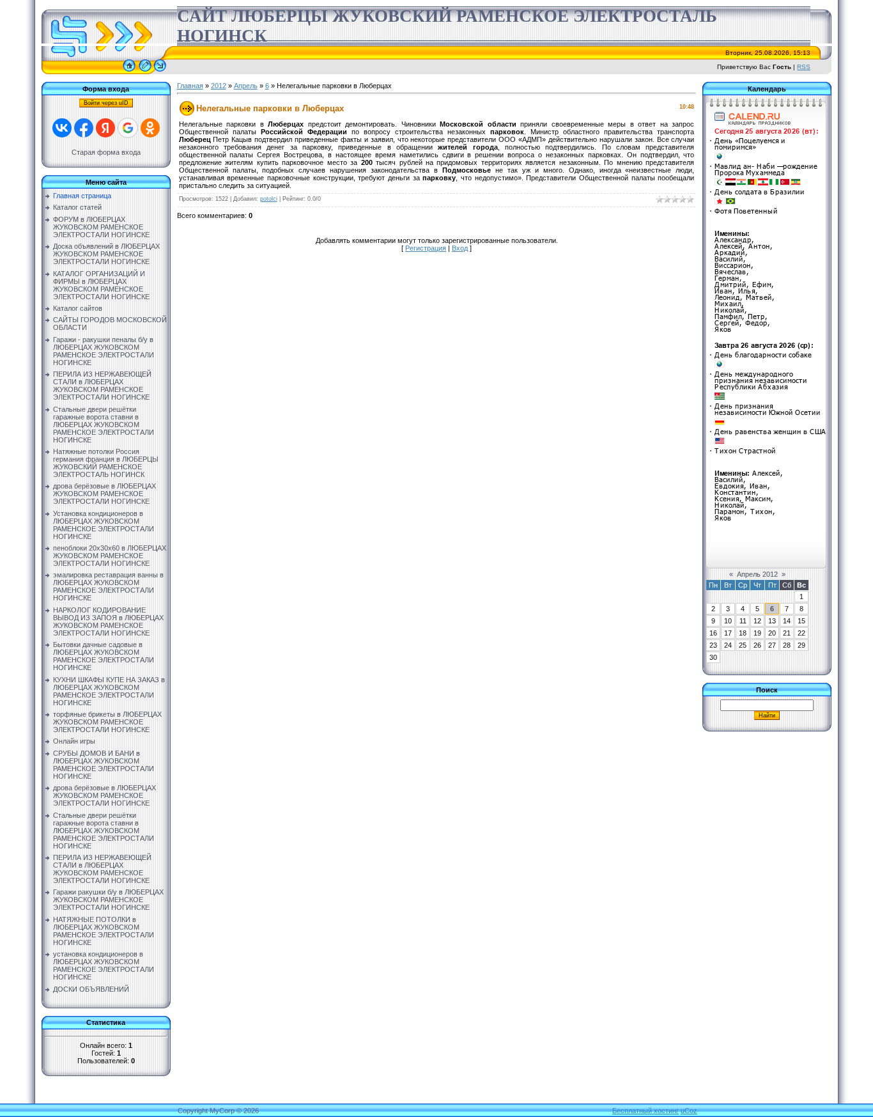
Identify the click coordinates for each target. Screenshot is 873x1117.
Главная (190, 86)
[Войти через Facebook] (83, 127)
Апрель (246, 86)
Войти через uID (106, 103)
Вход (460, 248)
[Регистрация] (145, 71)
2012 (218, 86)
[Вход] (160, 71)
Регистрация (425, 248)
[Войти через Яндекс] (105, 127)
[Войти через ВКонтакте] (62, 127)
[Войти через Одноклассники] (150, 127)
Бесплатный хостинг (645, 1110)
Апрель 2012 (757, 574)
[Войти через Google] (128, 128)
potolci (268, 199)
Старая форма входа (106, 152)
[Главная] (129, 71)
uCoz (689, 1110)
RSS (803, 66)
